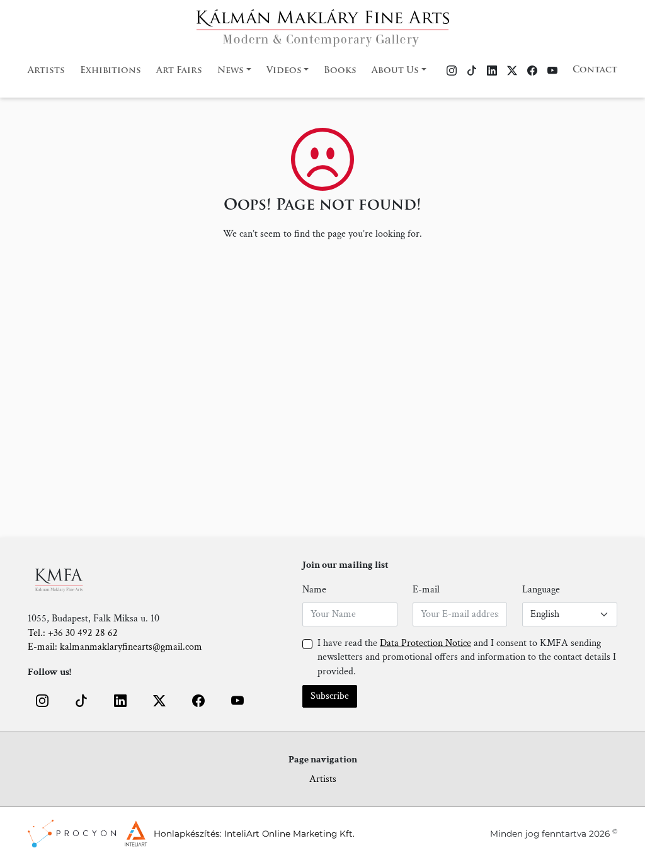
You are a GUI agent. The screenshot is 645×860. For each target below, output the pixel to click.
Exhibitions (110, 71)
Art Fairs (179, 71)
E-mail (426, 589)
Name (314, 589)
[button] (42, 700)
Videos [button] (284, 71)
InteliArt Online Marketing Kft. (289, 834)
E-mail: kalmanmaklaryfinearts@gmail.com (115, 646)
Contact (595, 70)
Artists (46, 71)
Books (340, 71)
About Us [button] (395, 71)
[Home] (323, 24)
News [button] (230, 71)
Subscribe (330, 696)
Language (541, 589)
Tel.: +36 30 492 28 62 (73, 633)
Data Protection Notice (425, 643)
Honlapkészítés (187, 834)
